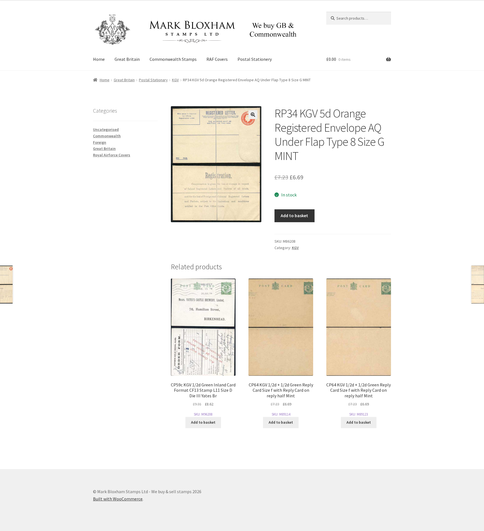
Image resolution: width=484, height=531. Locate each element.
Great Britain (127, 59)
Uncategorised (106, 129)
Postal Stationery (255, 59)
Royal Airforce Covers (111, 154)
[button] (252, 114)
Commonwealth (107, 135)
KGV (175, 79)
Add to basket (294, 215)
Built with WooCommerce (118, 499)
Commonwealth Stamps (173, 59)
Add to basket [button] (203, 422)
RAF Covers (217, 59)
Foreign (99, 142)
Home (99, 59)
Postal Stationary (153, 79)
